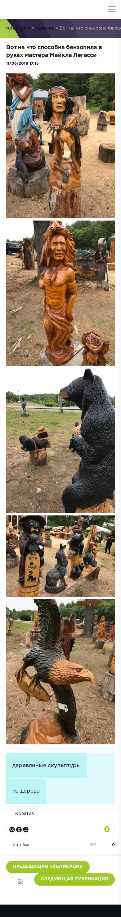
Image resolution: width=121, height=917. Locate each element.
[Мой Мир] (26, 829)
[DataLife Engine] (9, 9)
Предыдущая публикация (48, 866)
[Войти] (28, 9)
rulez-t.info (18, 28)
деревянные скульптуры (46, 765)
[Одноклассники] (19, 829)
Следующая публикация (74, 879)
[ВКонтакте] (12, 829)
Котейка (21, 845)
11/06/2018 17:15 (22, 63)
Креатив (45, 28)
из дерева (26, 791)
